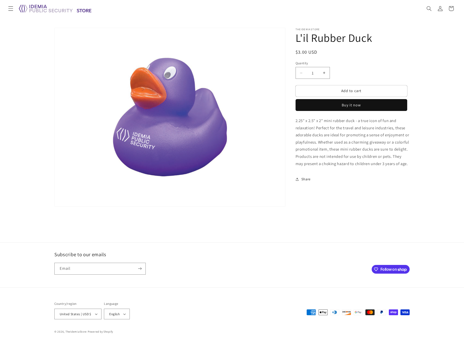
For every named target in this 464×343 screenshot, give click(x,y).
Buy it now (351, 105)
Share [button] (306, 179)
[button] (10, 8)
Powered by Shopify (100, 331)
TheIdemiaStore (76, 331)
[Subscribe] (139, 269)
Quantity (302, 63)
